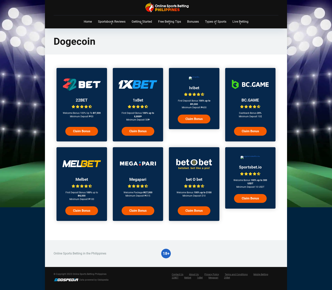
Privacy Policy (211, 274)
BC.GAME (250, 100)
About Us (194, 274)
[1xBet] (138, 91)
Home (88, 21)
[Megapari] (138, 170)
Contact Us (177, 274)
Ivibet (194, 87)
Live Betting (240, 21)
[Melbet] (81, 170)
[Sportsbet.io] (250, 156)
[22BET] (81, 91)
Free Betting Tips (169, 21)
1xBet (138, 100)
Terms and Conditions (236, 274)
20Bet (227, 277)
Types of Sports (215, 21)
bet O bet (194, 179)
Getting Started (142, 21)
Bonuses (193, 21)
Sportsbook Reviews (111, 21)
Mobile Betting (260, 274)
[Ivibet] (194, 76)
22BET (82, 100)
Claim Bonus (81, 131)
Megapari (137, 179)
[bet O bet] (194, 170)
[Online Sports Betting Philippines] (166, 7)
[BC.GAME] (250, 91)
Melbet (82, 179)
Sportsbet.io (250, 167)
